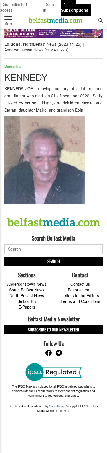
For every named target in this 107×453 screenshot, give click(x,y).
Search (53, 261)
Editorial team (80, 290)
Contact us (80, 284)
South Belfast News (26, 290)
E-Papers (26, 307)
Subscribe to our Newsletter (53, 329)
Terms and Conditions (80, 301)
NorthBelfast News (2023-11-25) (52, 44)
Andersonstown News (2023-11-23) (36, 50)
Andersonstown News (26, 284)
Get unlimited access (13, 7)
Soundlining (57, 406)
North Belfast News (26, 295)
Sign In (48, 7)
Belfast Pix (26, 301)
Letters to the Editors (80, 295)
